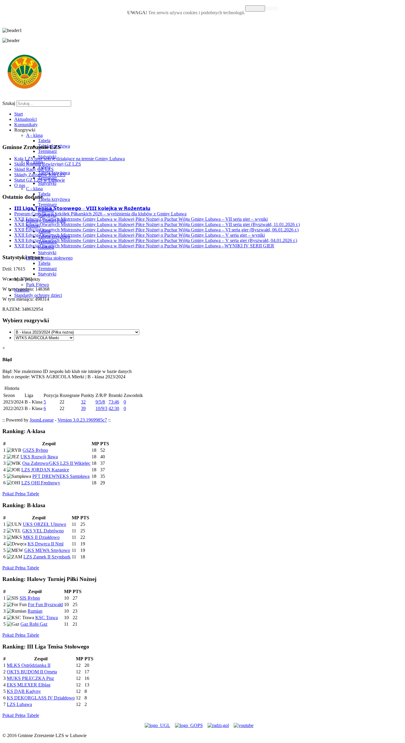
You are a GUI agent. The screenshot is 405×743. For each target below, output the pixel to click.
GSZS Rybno (35, 450)
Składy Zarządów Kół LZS (40, 174)
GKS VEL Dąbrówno (43, 530)
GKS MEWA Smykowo (47, 550)
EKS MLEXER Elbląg (28, 684)
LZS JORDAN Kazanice (45, 469)
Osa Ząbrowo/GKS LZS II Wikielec (56, 463)
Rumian (35, 611)
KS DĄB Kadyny (24, 691)
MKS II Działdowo (41, 537)
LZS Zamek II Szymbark (47, 556)
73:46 (114, 401)
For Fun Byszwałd (45, 604)
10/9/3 (101, 408)
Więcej (271, 7)
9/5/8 (100, 401)
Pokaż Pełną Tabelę (20, 493)
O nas (19, 185)
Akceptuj (255, 8)
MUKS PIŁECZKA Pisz (30, 678)
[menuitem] (18, 113)
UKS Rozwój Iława (39, 456)
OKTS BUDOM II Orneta (32, 671)
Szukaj (8, 103)
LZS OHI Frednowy (40, 482)
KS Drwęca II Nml (45, 543)
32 (83, 401)
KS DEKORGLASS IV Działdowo (41, 697)
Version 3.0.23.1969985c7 (82, 419)
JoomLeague (42, 419)
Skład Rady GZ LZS (34, 169)
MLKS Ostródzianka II (28, 665)
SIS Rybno (30, 598)
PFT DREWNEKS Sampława (61, 476)
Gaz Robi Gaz (33, 624)
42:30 (114, 408)
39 (83, 408)
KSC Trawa (46, 617)
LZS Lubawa (19, 704)
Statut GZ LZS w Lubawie (39, 179)
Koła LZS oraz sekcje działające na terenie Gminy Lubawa (69, 158)
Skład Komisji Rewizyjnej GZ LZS (47, 163)
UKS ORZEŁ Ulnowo (44, 524)
